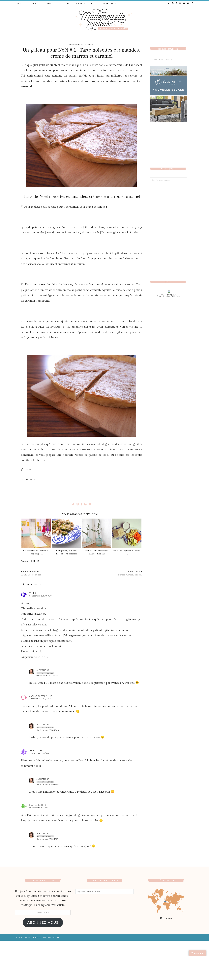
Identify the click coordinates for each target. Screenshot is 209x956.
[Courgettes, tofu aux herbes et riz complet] (66, 533)
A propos (109, 3)
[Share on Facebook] (31, 561)
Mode (35, 3)
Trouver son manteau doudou (128, 573)
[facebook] (176, 3)
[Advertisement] (168, 229)
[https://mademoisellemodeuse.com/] (104, 19)
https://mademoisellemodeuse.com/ (40, 937)
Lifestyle (65, 3)
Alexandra (43, 670)
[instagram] (173, 3)
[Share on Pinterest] (37, 561)
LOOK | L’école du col (31, 573)
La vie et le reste (87, 3)
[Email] (188, 3)
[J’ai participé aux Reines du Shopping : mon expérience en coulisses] (35, 533)
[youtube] (184, 3)
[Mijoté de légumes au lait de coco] (126, 533)
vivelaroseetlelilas (40, 696)
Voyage (49, 3)
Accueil (22, 3)
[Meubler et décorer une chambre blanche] (96, 533)
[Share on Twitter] (34, 561)
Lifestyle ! (90, 44)
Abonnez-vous (42, 922)
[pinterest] (180, 3)
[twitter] (169, 3)
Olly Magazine (37, 805)
